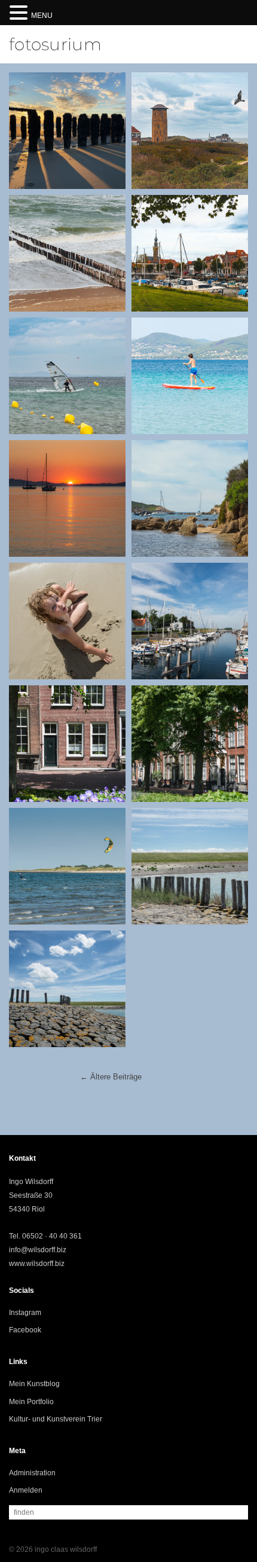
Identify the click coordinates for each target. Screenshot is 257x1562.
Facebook (25, 1330)
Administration (32, 1473)
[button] (20, 13)
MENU (42, 15)
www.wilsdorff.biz (37, 1263)
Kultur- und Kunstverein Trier (55, 1419)
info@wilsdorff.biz (37, 1250)
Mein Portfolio (31, 1402)
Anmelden (25, 1490)
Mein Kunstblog (34, 1384)
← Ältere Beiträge (111, 1076)
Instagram (25, 1312)
